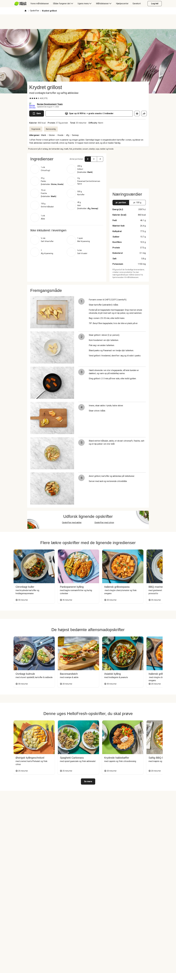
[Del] (144, 113)
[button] (66, 159)
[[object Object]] (137, 113)
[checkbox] (30, 98)
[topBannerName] (88, 22)
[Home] (25, 11)
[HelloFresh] (20, 4)
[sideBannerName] (129, 169)
